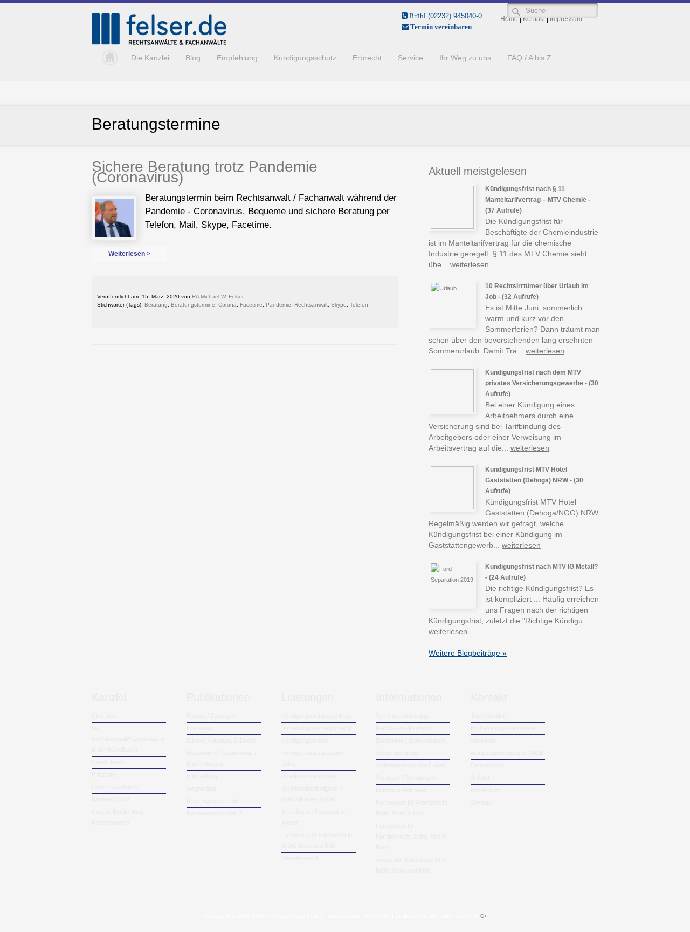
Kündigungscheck (304, 740)
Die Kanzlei (150, 57)
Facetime (251, 305)
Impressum (485, 790)
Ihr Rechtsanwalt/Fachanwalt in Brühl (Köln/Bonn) (128, 739)
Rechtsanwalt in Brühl (404, 728)
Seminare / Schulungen (406, 777)
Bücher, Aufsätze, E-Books (222, 740)
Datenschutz (487, 765)
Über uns (104, 715)
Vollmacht (483, 740)
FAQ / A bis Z (529, 57)
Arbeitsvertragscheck (309, 776)
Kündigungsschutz (305, 57)
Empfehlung (237, 57)
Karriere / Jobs (111, 799)
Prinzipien (104, 774)
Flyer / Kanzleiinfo (115, 787)
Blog (193, 57)
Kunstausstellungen (401, 790)
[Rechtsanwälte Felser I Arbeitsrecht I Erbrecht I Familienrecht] (159, 42)
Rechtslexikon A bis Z (215, 813)
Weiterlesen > (129, 253)
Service (410, 57)
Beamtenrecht (299, 858)
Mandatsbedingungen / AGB (507, 753)
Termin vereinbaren (441, 26)
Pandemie (278, 305)
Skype (339, 305)
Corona (227, 305)
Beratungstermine (193, 305)
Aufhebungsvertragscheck (316, 728)
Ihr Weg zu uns (465, 57)
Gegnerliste (202, 788)
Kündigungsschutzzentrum (316, 715)
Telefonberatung (397, 753)
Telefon (359, 305)
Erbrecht (367, 57)
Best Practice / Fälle (213, 801)
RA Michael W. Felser (218, 297)
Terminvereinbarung (402, 715)
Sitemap (481, 802)
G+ (483, 916)
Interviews (200, 728)
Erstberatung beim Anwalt (504, 728)
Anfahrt (480, 777)
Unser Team (108, 762)
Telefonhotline (488, 715)
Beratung (156, 305)
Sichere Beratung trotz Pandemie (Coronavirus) (205, 172)
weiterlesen (469, 264)
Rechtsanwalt (311, 305)
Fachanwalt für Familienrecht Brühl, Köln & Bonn (411, 836)
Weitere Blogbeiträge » (468, 653)
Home (107, 57)
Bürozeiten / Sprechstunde (410, 740)
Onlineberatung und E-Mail (410, 765)
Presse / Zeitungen (211, 715)
